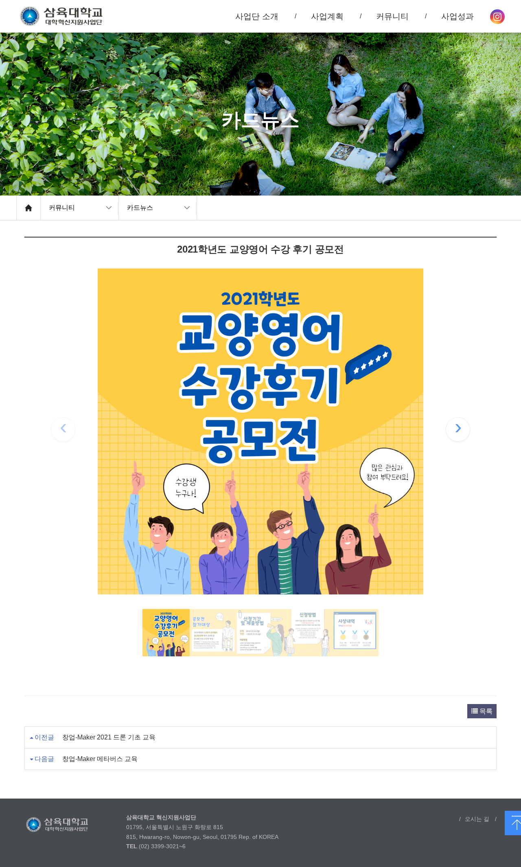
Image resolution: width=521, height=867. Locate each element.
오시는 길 (477, 819)
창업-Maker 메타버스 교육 (100, 758)
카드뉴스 (140, 207)
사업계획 (327, 16)
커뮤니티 (62, 207)
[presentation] (63, 429)
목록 (485, 711)
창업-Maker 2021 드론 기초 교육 (108, 737)
